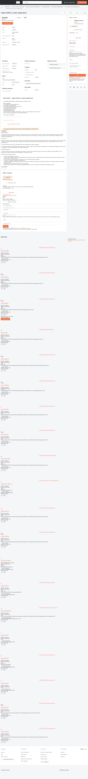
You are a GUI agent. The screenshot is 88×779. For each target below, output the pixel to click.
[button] (61, 13)
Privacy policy (23, 754)
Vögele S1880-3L (5, 359)
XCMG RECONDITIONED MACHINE (33, 83)
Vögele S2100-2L (5, 731)
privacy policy (19, 228)
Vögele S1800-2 (4, 277)
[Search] (24, 2)
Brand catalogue (24, 761)
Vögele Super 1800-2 (6, 560)
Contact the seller (7, 23)
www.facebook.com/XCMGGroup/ (9, 195)
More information (72, 40)
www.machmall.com (7, 194)
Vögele (13, 27)
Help (2, 754)
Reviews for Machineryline (26, 758)
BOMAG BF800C (5, 250)
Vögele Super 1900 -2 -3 (6, 483)
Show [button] (12, 188)
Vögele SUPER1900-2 (6, 610)
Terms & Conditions (25, 752)
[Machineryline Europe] (7, 2)
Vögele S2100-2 (4, 635)
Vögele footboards (78, 239)
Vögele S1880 (4, 332)
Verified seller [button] (7, 177)
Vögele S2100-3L (5, 511)
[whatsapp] (3, 190)
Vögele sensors (71, 239)
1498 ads (8, 178)
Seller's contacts (4, 756)
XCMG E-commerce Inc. (8, 176)
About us (3, 752)
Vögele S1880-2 (4, 707)
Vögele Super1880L (5, 458)
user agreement (27, 228)
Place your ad (5, 319)
